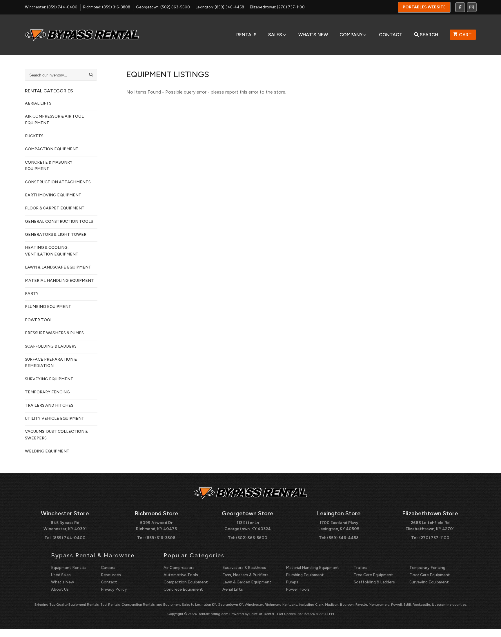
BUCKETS (34, 136)
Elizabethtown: (277, 7)
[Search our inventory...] (91, 75)
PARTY (32, 293)
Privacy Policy (114, 589)
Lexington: (220, 7)
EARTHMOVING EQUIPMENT (53, 195)
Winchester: (51, 7)
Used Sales (61, 574)
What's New (313, 34)
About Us (60, 589)
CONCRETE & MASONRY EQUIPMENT (48, 165)
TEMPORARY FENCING (47, 392)
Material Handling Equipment (312, 567)
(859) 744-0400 (69, 537)
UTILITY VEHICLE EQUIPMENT (54, 418)
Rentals (246, 34)
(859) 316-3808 (160, 537)
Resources (111, 574)
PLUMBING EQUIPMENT (48, 306)
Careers (108, 567)
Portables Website (424, 7)
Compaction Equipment (186, 582)
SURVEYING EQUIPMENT (49, 379)
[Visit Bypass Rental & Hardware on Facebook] (460, 7)
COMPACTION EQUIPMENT (52, 149)
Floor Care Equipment (429, 574)
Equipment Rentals (68, 567)
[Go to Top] (490, 626)
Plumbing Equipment (305, 574)
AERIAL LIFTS (38, 103)
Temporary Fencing (427, 567)
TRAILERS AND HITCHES (49, 405)
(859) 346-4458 (343, 537)
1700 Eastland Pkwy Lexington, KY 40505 (338, 525)
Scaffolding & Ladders (374, 582)
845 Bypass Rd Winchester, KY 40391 (65, 525)
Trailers (360, 567)
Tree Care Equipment (373, 574)
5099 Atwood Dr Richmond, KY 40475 (156, 525)
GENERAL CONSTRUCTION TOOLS (59, 221)
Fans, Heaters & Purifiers (245, 574)
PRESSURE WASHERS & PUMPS (54, 333)
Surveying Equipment (429, 582)
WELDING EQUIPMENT (47, 451)
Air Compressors (179, 567)
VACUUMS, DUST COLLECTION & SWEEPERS (56, 434)
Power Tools (298, 589)
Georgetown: (163, 7)
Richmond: (106, 7)
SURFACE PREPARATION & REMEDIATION (51, 362)
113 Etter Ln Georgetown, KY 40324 (247, 525)
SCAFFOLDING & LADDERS (51, 346)
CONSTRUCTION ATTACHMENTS (58, 182)
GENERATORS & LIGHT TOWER (55, 234)
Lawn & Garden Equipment (246, 582)
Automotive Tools (181, 574)
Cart (465, 34)
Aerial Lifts (232, 589)
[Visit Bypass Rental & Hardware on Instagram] (471, 7)
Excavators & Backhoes (244, 567)
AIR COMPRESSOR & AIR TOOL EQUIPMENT (54, 119)
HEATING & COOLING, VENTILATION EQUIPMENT (52, 250)
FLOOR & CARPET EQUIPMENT (55, 208)
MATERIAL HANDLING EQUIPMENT (59, 280)
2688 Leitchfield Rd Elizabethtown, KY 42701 (430, 525)
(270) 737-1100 (434, 537)
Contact (390, 34)
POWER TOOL (38, 319)
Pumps (292, 582)
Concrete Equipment (183, 589)
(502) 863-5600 (251, 537)
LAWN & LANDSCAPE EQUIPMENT (58, 267)
